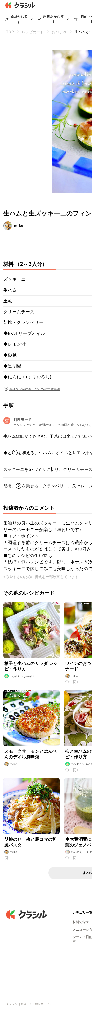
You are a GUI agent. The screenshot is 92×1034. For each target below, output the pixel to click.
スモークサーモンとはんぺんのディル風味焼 (30, 754)
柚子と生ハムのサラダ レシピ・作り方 (31, 666)
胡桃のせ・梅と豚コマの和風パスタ (30, 842)
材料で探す (81, 922)
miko (19, 225)
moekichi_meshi (22, 676)
